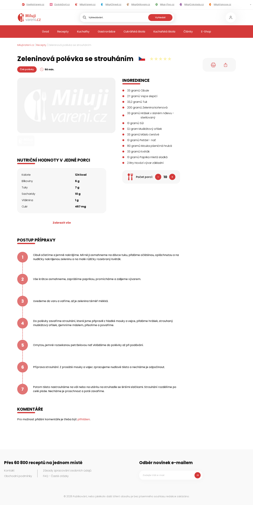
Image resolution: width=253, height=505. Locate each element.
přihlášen (83, 419)
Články (188, 32)
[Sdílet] (226, 65)
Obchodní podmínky (18, 476)
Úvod (45, 32)
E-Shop (206, 32)
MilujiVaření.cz (25, 45)
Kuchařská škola (164, 32)
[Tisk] (213, 65)
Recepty (63, 32)
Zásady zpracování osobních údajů (67, 471)
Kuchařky (83, 32)
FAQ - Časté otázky (56, 476)
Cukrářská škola (134, 32)
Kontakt (9, 471)
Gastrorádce (106, 32)
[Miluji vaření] (29, 17)
